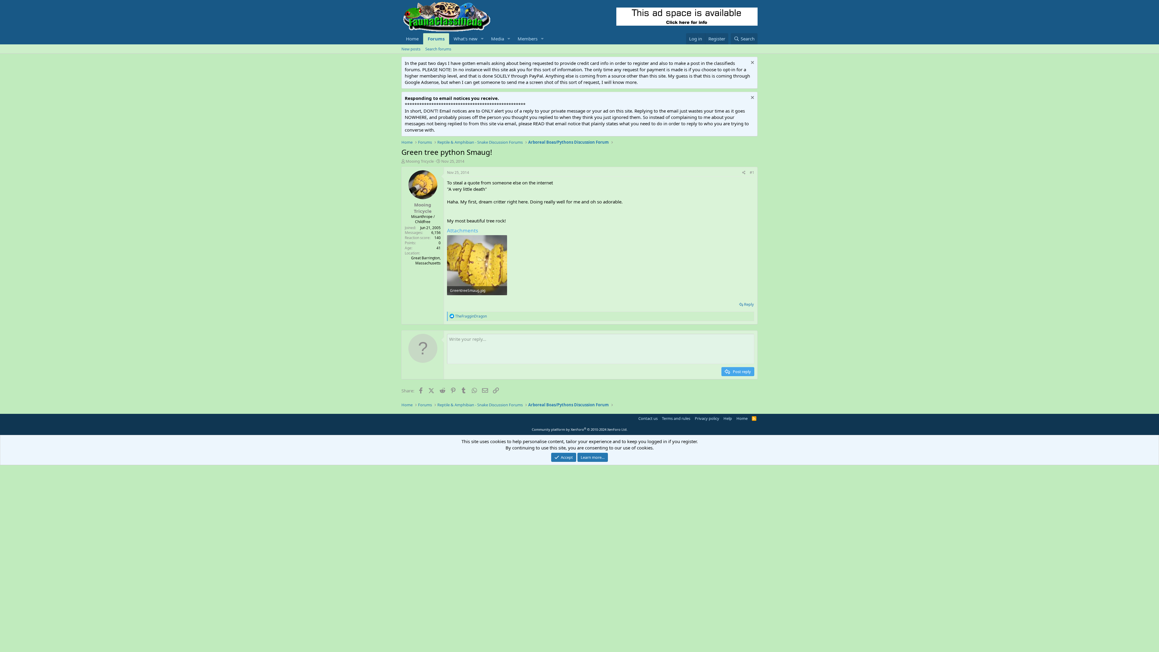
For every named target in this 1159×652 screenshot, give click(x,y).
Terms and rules (676, 418)
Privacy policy (707, 418)
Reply (749, 304)
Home (412, 39)
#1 (752, 172)
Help (727, 418)
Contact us (648, 418)
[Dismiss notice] (751, 63)
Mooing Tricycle (420, 161)
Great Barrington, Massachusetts (426, 260)
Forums (436, 39)
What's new (465, 39)
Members (528, 39)
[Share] (744, 172)
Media (497, 39)
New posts (410, 49)
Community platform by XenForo (579, 429)
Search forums (438, 49)
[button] (482, 38)
